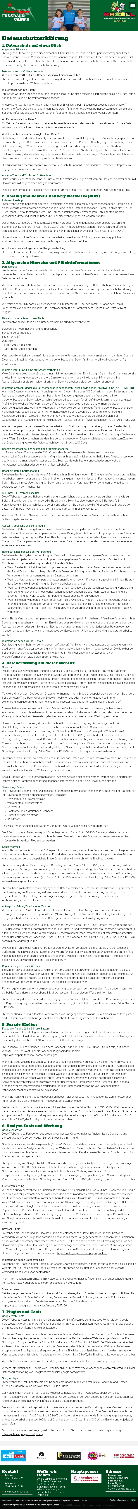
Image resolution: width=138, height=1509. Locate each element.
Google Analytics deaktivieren (32, 1272)
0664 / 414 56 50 (14, 1486)
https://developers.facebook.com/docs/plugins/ (30, 1055)
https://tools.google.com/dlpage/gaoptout (82, 1253)
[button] (132, 5)
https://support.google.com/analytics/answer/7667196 (34, 1305)
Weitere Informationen (118, 1500)
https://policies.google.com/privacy (64, 1372)
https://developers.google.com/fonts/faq (99, 1368)
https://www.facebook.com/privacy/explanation (30, 1090)
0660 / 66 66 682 (22, 344)
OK (133, 1500)
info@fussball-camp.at (24, 348)
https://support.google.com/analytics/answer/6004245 (49, 1282)
